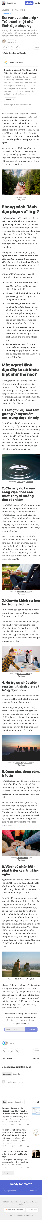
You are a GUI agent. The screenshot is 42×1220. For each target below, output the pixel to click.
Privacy (22, 1202)
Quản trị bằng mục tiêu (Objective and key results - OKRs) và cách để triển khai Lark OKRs (15, 1111)
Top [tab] (4, 1102)
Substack (10, 1215)
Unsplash (21, 199)
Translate (6, 13)
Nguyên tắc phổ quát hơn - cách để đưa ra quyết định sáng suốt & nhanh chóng (14, 1132)
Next (34, 1058)
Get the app (32, 1210)
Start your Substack (15, 1210)
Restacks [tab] (16, 1074)
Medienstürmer (23, 592)
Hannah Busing (23, 858)
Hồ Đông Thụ (11, 40)
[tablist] (11, 1074)
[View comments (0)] (12, 47)
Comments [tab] (7, 1074)
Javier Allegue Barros (23, 763)
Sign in (37, 3)
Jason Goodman (23, 674)
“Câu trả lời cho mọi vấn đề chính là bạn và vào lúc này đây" (14, 1154)
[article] (21, 1116)
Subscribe (29, 3)
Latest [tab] (10, 1102)
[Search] (38, 1102)
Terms (28, 1202)
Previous (9, 1058)
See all (6, 1173)
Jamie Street (23, 197)
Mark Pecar (19, 979)
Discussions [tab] (19, 1102)
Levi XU (20, 482)
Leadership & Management (13, 10)
